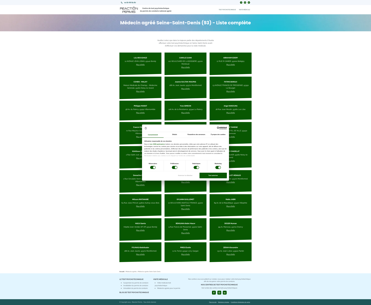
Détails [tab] (174, 134)
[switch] (174, 167)
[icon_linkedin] (225, 293)
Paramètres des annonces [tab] (196, 134)
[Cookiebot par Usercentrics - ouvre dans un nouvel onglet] (218, 128)
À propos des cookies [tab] (218, 134)
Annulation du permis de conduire (135, 288)
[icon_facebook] (214, 293)
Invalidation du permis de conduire (135, 285)
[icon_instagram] (219, 293)
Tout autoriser (213, 175)
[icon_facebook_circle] (241, 2)
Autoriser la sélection (185, 175)
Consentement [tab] (153, 135)
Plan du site (213, 302)
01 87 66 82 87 (130, 2)
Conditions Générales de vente (240, 302)
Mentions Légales (223, 302)
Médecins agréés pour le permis (168, 288)
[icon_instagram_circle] (245, 2)
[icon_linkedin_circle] (249, 2)
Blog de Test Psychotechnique (134, 292)
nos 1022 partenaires (157, 144)
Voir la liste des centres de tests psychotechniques (219, 288)
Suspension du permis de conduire (135, 283)
